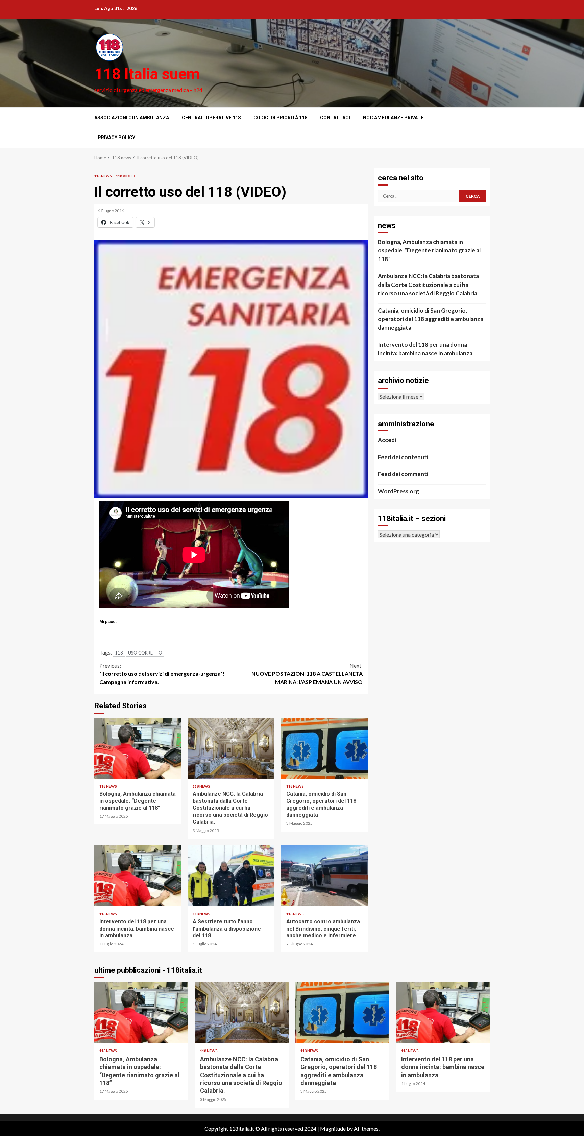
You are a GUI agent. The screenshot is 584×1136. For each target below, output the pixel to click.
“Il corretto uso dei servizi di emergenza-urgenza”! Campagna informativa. (161, 673)
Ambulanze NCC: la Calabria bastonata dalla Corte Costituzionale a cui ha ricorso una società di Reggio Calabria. (231, 748)
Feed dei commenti (403, 473)
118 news (103, 176)
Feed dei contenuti (403, 457)
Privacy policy (116, 137)
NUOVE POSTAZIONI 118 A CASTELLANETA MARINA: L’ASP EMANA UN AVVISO (307, 673)
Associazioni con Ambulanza (131, 117)
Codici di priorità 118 (280, 117)
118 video (125, 176)
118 (119, 653)
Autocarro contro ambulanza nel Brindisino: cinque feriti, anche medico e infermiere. (324, 875)
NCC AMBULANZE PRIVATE (393, 117)
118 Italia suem (147, 74)
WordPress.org (398, 491)
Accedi (387, 439)
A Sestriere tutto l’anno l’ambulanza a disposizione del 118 (231, 875)
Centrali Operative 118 (211, 117)
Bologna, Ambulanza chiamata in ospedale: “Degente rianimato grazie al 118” (137, 748)
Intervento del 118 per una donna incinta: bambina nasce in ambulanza (137, 875)
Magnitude (333, 1128)
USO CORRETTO (145, 653)
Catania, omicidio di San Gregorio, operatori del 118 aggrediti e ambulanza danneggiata (324, 748)
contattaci (335, 117)
